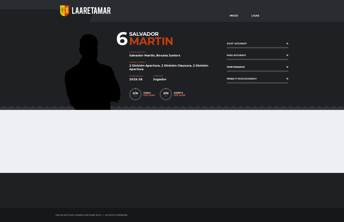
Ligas (255, 15)
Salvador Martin (142, 55)
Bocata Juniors (168, 55)
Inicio (234, 15)
